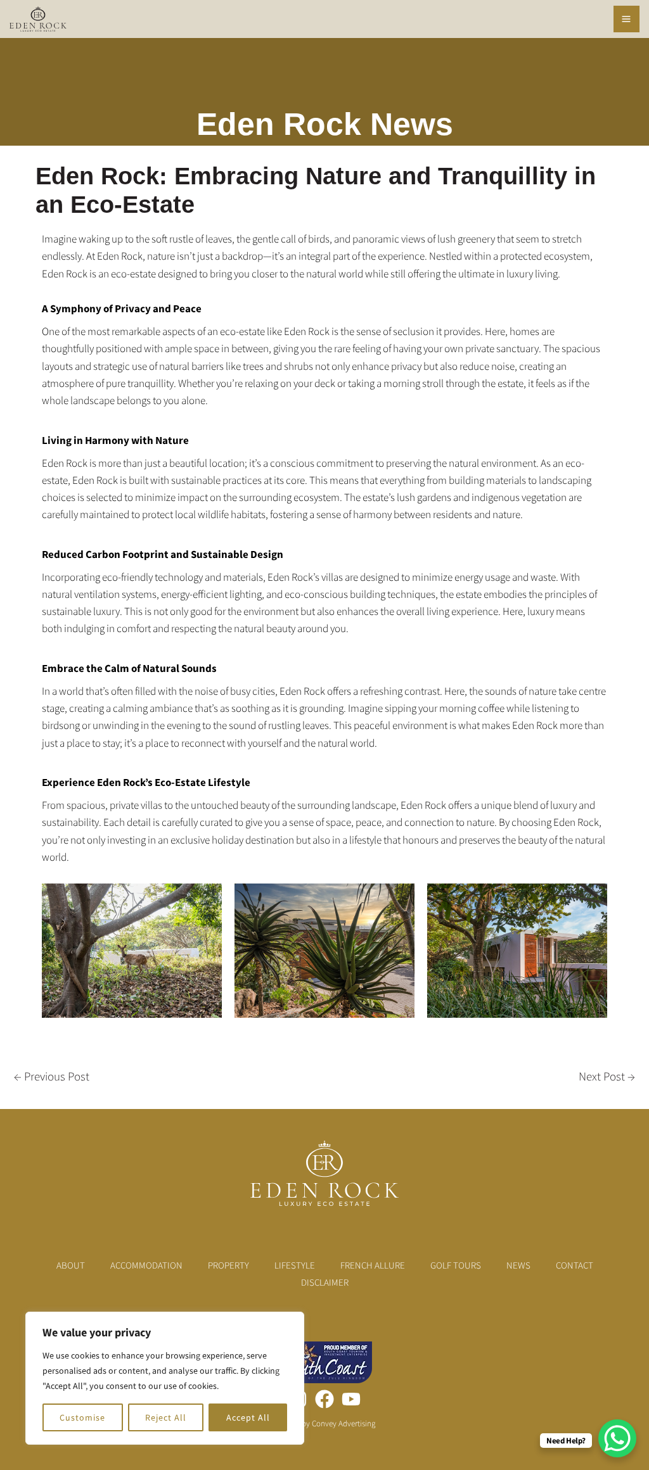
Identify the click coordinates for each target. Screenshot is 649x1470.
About (70, 1265)
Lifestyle (294, 1265)
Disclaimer (325, 1282)
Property (228, 1265)
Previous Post (51, 1076)
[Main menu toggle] (627, 19)
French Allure (372, 1265)
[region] (164, 1378)
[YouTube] (351, 1399)
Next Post (607, 1076)
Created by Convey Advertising (324, 1423)
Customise (82, 1417)
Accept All (248, 1417)
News (518, 1265)
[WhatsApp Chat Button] (617, 1438)
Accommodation (146, 1265)
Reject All (165, 1417)
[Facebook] (324, 1399)
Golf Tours (455, 1265)
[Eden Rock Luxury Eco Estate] (38, 19)
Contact (574, 1265)
